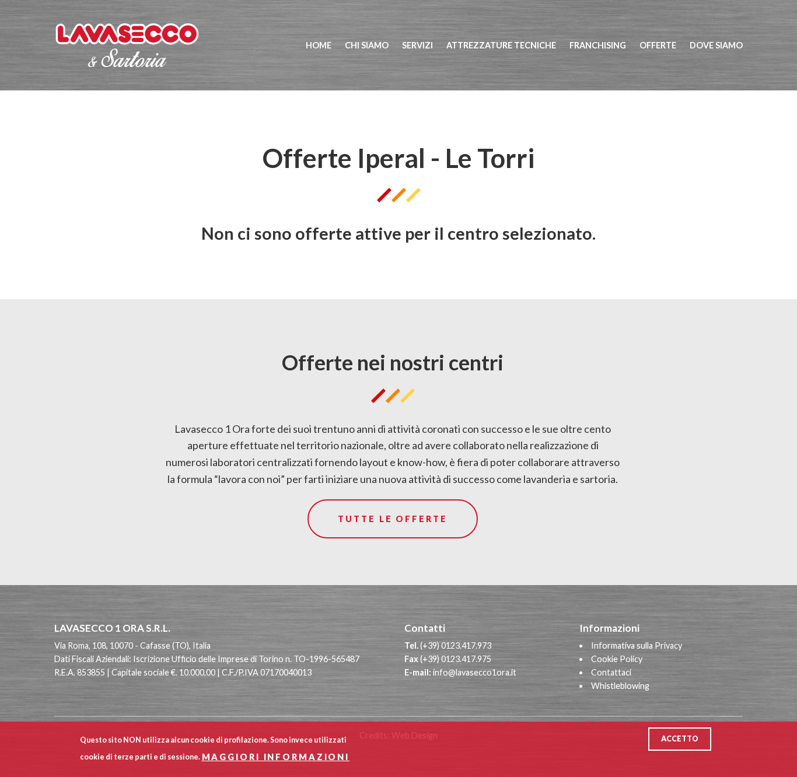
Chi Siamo (367, 45)
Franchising (597, 45)
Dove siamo (716, 45)
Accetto (679, 738)
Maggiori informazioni (275, 756)
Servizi (417, 45)
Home (318, 45)
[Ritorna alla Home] (140, 45)
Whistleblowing (620, 686)
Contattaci (611, 672)
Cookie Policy (616, 659)
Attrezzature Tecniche (501, 45)
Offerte (657, 45)
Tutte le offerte (392, 519)
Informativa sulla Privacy (636, 645)
